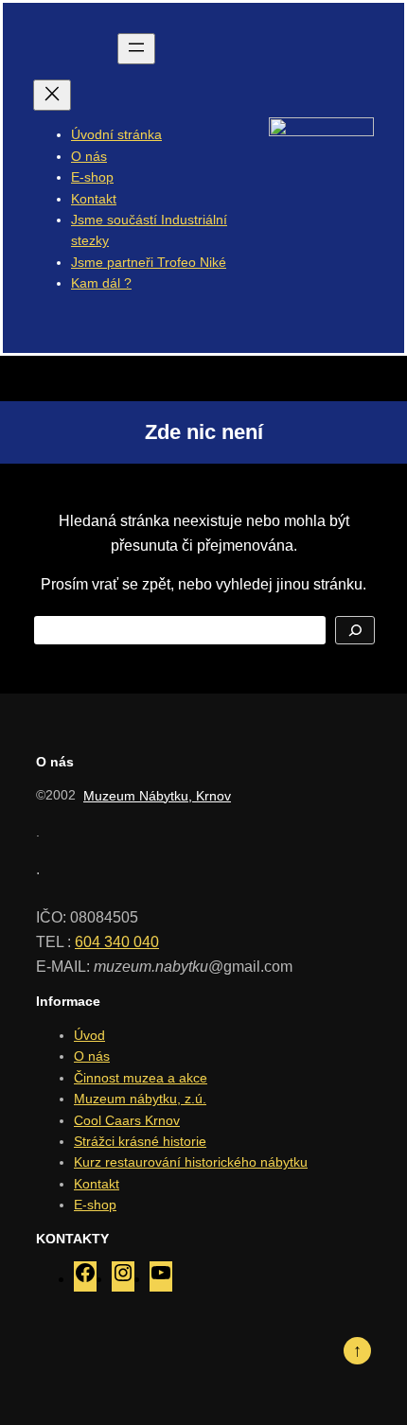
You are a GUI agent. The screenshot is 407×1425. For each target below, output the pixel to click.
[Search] (355, 630)
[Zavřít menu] (52, 95)
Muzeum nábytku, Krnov (157, 795)
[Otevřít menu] (136, 48)
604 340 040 (117, 942)
